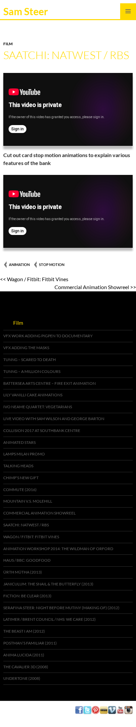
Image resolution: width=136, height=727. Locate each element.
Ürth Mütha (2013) (22, 572)
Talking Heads (18, 465)
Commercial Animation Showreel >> (95, 287)
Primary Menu (128, 11)
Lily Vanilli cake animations (32, 394)
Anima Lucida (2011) (23, 654)
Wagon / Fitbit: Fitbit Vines (31, 536)
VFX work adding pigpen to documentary (48, 335)
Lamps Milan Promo (24, 453)
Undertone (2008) (21, 678)
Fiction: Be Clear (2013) (27, 595)
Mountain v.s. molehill (27, 501)
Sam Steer (25, 11)
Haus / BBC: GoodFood (27, 560)
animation (19, 264)
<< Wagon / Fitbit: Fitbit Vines (34, 279)
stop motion (51, 264)
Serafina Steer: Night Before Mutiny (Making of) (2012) (61, 607)
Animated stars (19, 442)
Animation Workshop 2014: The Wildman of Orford (58, 548)
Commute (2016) (20, 489)
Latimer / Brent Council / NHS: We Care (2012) (49, 619)
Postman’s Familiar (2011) (30, 643)
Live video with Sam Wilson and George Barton (53, 418)
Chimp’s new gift (21, 477)
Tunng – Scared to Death (29, 359)
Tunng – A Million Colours (31, 371)
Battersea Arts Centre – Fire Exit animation (49, 383)
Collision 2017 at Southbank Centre (41, 430)
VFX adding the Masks (26, 347)
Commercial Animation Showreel (39, 513)
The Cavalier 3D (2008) (25, 666)
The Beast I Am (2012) (24, 631)
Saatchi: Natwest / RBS (26, 524)
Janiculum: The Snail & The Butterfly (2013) (48, 583)
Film (8, 43)
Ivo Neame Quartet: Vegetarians (37, 406)
